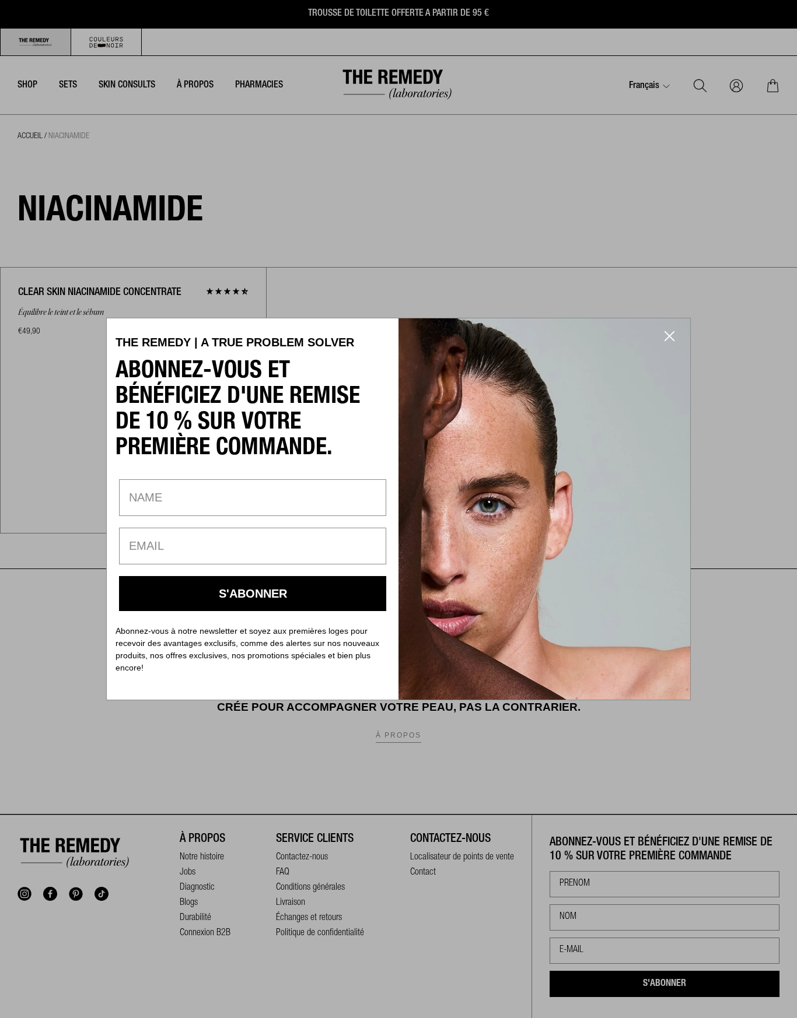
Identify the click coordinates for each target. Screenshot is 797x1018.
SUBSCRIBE (252, 593)
